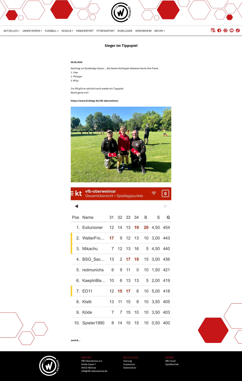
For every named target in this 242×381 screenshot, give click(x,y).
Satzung (127, 360)
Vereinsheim (143, 30)
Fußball (51, 30)
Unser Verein (31, 30)
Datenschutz (129, 367)
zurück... (76, 340)
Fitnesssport (105, 30)
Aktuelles (11, 30)
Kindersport (85, 30)
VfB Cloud (170, 360)
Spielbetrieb (172, 364)
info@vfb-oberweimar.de (94, 371)
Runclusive (124, 30)
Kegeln (66, 30)
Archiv (158, 30)
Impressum (129, 364)
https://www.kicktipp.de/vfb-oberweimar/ (94, 100)
